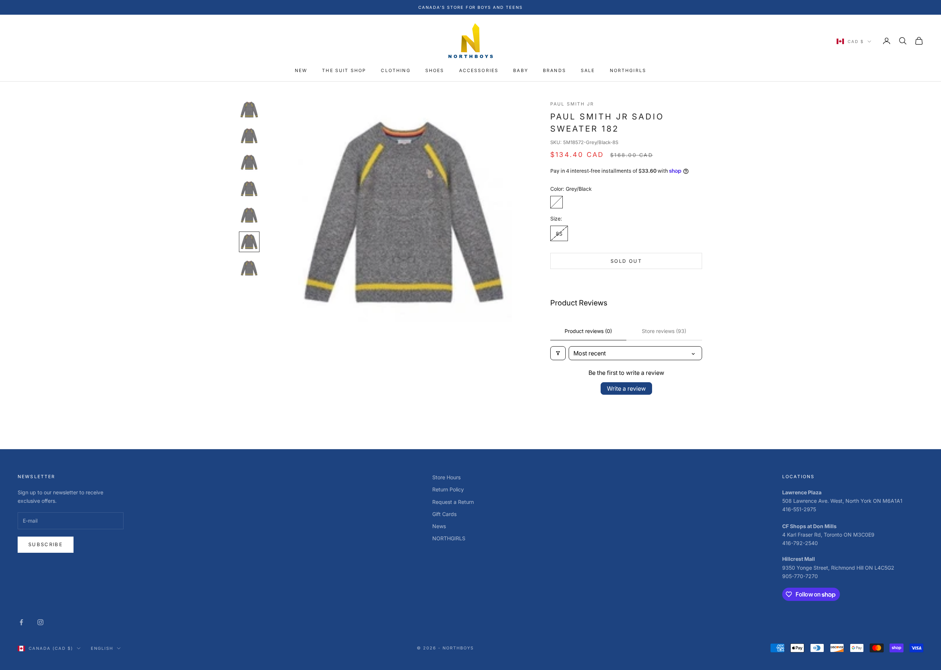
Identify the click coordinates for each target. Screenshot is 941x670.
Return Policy (448, 489)
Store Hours (446, 477)
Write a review (626, 388)
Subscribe (45, 544)
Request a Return (453, 502)
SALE (588, 71)
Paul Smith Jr (572, 104)
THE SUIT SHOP (344, 71)
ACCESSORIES (479, 71)
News (439, 526)
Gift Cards (444, 514)
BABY (520, 71)
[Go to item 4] (249, 189)
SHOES (434, 71)
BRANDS (554, 71)
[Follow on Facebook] (21, 622)
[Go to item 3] (249, 162)
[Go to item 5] (249, 215)
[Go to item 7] (249, 268)
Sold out (626, 261)
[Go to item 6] (249, 242)
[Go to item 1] (249, 109)
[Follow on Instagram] (40, 622)
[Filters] (558, 353)
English (102, 648)
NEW (301, 71)
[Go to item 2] (249, 136)
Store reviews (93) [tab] (664, 331)
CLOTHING (395, 71)
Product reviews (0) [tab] (588, 331)
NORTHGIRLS (628, 71)
